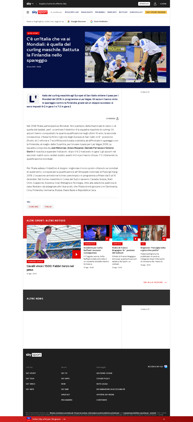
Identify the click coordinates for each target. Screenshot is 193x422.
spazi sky (65, 395)
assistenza (144, 413)
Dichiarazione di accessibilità (110, 389)
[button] (92, 419)
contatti (153, 413)
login (163, 4)
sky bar (65, 389)
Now (63, 384)
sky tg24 (30, 378)
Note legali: (101, 367)
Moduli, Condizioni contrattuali (61, 413)
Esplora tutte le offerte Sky (53, 4)
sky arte (30, 389)
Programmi (66, 400)
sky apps (65, 378)
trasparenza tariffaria (131, 413)
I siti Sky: (29, 367)
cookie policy (103, 378)
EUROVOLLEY (136, 12)
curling (33, 207)
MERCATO (112, 12)
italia (48, 207)
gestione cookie (104, 373)
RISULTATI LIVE (72, 12)
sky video (30, 384)
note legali (102, 384)
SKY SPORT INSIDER (155, 12)
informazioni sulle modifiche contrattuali (103, 413)
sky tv (64, 373)
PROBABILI (100, 12)
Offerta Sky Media (105, 395)
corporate (101, 400)
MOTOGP (123, 12)
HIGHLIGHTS (87, 12)
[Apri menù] (28, 12)
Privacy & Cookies (80, 413)
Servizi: (64, 367)
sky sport (31, 373)
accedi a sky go (155, 367)
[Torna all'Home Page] (40, 12)
